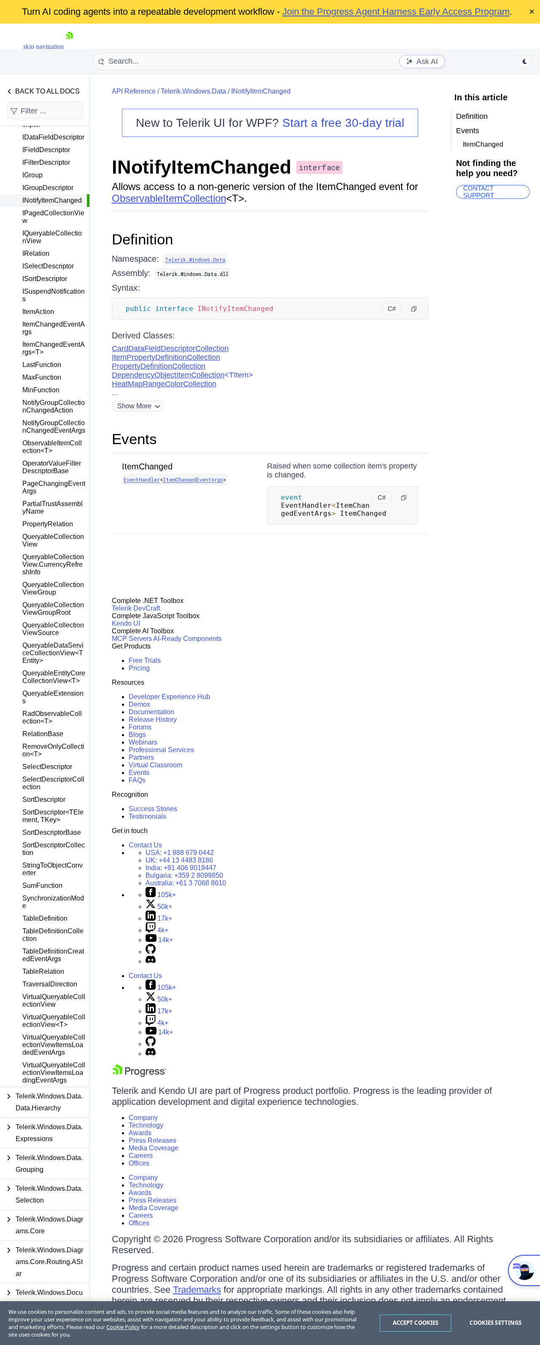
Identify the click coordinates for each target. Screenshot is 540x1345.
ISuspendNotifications (53, 295)
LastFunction (41, 364)
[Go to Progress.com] (139, 1074)
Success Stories (153, 808)
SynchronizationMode (53, 902)
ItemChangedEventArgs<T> (53, 348)
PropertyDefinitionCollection (158, 366)
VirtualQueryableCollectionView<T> (53, 1020)
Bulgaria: (184, 875)
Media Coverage (153, 1148)
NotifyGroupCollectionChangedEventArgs (53, 426)
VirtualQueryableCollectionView (53, 1000)
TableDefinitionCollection (53, 934)
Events (134, 439)
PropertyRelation (47, 524)
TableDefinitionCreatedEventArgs (53, 955)
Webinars (143, 742)
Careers (141, 1155)
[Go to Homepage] (69, 46)
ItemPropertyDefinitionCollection (166, 357)
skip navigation (43, 46)
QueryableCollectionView (53, 540)
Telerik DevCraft (136, 608)
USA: (180, 852)
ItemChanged (147, 466)
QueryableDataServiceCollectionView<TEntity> (53, 653)
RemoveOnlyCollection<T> (53, 750)
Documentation (151, 711)
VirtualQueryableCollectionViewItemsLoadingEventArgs (53, 1072)
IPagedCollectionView (53, 216)
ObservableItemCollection (169, 198)
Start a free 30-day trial (343, 122)
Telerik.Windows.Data (193, 91)
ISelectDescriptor (48, 266)
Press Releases (152, 1140)
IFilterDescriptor (46, 162)
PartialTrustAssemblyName (52, 507)
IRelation (35, 253)
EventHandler (142, 479)
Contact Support (478, 192)
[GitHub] (151, 951)
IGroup (32, 175)
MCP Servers (132, 638)
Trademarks (197, 1289)
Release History (153, 719)
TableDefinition (45, 918)
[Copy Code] (414, 308)
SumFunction (42, 885)
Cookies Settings (495, 1322)
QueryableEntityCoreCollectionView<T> (53, 677)
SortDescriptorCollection (53, 848)
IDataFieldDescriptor (53, 137)
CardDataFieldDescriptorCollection (170, 348)
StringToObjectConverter (52, 869)
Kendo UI (126, 623)
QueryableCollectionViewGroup (53, 588)
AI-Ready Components (187, 638)
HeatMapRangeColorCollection (164, 384)
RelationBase (42, 733)
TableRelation (43, 971)
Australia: (186, 883)
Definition (142, 239)
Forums (140, 727)
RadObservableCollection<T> (52, 717)
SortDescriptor (43, 799)
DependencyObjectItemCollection (168, 375)
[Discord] (151, 961)
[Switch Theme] (525, 61)
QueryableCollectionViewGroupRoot (53, 608)
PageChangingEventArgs (53, 487)
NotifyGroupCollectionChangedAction (53, 406)
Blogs (137, 734)
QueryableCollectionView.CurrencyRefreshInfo (53, 564)
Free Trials (145, 660)
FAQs (137, 780)
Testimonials (147, 816)
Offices (139, 1163)
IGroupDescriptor (47, 187)
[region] (270, 1323)
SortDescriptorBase (51, 832)
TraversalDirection (49, 984)
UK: (179, 860)
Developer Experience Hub (169, 696)
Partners (141, 757)
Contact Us (145, 845)
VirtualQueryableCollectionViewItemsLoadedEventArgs (53, 1045)
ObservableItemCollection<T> (52, 446)
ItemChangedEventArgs (53, 328)
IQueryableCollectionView (52, 237)
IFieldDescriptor (46, 149)
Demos (139, 704)
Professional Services (161, 749)
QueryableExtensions (53, 697)
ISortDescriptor (44, 278)
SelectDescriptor (47, 766)
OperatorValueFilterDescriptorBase (51, 467)
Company (143, 1117)
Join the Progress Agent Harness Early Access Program (396, 11)
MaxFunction (41, 377)
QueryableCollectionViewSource (53, 629)
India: (181, 867)
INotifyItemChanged (52, 200)
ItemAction (38, 311)
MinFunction (40, 390)
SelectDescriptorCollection (53, 783)
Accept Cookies (416, 1322)
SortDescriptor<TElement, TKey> (53, 816)
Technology (146, 1125)
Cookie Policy (123, 1327)
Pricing (139, 668)
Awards (140, 1132)
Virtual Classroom (155, 765)
